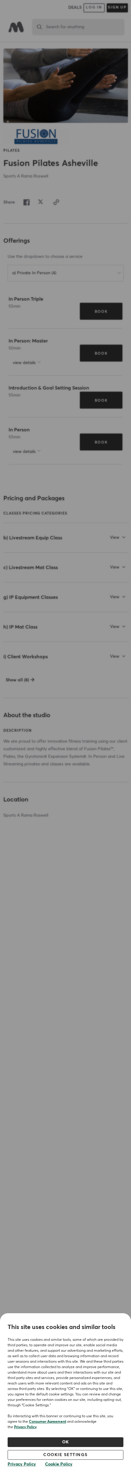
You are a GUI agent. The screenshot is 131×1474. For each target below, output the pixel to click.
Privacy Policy (25, 1427)
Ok (65, 1442)
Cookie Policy (59, 1464)
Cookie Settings (65, 1455)
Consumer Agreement (47, 1422)
